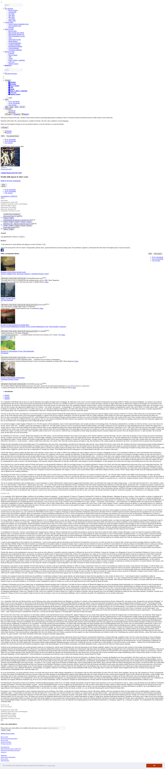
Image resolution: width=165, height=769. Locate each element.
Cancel (3, 730)
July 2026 (11, 14)
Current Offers (9, 22)
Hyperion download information (9, 738)
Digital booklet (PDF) (6, 169)
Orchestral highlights (14, 43)
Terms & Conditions (6, 742)
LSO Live (11, 62)
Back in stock (12, 31)
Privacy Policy (4, 759)
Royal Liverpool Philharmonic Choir (37, 326)
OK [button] (154, 765)
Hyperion (11, 53)
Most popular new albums (16, 32)
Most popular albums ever (16, 34)
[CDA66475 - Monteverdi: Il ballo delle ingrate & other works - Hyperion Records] (10, 166)
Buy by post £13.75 (32, 305)
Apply (10, 98)
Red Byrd (3, 180)
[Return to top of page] (8, 733)
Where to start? (9, 29)
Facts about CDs (5, 747)
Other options (158, 253)
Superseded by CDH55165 (9, 196)
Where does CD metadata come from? (10, 750)
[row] (82, 269)
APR (9, 57)
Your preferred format (12, 136)
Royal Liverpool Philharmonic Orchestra (13, 326)
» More (46, 282)
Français (12, 110)
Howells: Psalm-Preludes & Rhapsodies (13, 377)
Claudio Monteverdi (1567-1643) (11, 173)
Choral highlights (13, 48)
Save (8, 730)
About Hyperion (5, 760)
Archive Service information (8, 757)
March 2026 (12, 20)
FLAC (11, 107)
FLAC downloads (13, 101)
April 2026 (11, 19)
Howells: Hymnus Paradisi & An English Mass (15, 325)
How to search (4, 737)
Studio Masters (12, 41)
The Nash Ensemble (7, 300)
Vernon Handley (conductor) (57, 326)
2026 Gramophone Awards (16, 36)
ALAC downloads (14, 103)
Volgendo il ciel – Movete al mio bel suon (18, 223)
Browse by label (9, 51)
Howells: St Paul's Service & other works (13, 272)
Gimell (10, 58)
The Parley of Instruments (13, 180)
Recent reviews (13, 10)
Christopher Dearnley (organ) (40, 274)
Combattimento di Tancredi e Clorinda (17, 220)
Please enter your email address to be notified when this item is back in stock (24, 728)
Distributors (4, 755)
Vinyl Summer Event (14, 26)
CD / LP (22, 107)
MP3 (6, 99)
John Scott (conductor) (23, 274)
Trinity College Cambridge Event (18, 24)
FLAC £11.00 (12, 278)
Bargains (11, 27)
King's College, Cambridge (16, 60)
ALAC (16, 107)
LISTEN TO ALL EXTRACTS (12, 214)
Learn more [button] (51, 765)
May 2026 (11, 17)
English (9, 114)
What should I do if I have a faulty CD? (11, 748)
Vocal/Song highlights (15, 50)
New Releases (9, 8)
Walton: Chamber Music (8, 298)
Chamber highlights (14, 45)
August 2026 (12, 12)
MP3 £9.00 (5, 278)
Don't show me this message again (13, 146)
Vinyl (10, 38)
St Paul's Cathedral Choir (8, 274)
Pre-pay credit (4, 740)
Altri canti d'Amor (11, 216)
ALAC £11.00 (21, 278)
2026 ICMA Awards (14, 39)
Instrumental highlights (15, 46)
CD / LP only (12, 105)
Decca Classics (12, 55)
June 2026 (11, 15)
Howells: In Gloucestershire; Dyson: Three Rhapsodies (17, 351)
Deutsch (12, 112)
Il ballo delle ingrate (9, 227)
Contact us (3, 752)
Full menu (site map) (11, 73)
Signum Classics (13, 63)
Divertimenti (4, 353)
